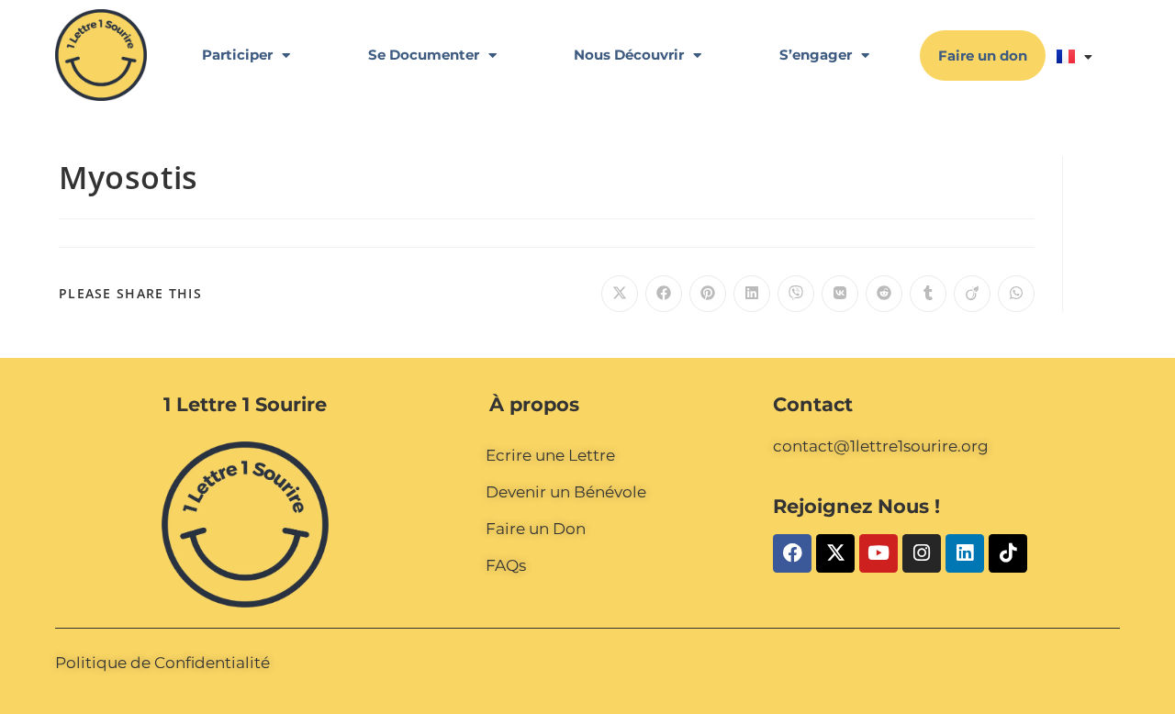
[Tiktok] (1008, 553)
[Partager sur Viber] (796, 293)
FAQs (506, 565)
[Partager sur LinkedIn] (751, 293)
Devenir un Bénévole (566, 492)
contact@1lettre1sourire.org (881, 446)
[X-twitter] (835, 553)
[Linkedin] (965, 553)
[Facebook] (792, 553)
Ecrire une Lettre (550, 455)
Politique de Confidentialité (162, 662)
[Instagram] (921, 553)
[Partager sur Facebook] (663, 293)
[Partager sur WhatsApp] (1016, 293)
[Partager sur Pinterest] (707, 293)
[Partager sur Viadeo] (972, 293)
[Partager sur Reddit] (884, 293)
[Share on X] (619, 293)
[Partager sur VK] (840, 293)
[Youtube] (878, 553)
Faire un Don (536, 528)
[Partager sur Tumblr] (928, 293)
